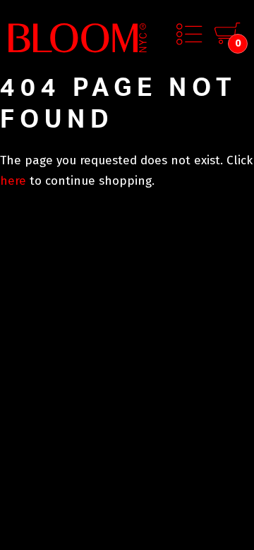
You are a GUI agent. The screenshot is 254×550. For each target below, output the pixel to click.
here (13, 180)
